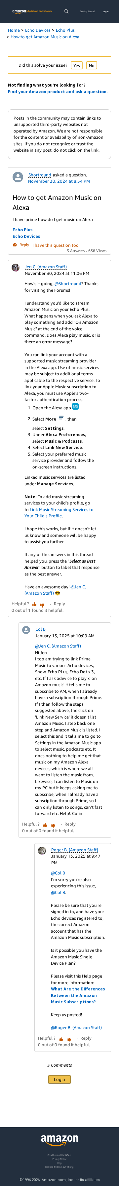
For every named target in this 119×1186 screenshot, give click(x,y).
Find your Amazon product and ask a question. (58, 91)
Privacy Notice (59, 1159)
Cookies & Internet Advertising (59, 1167)
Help (60, 1163)
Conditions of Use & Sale (59, 1155)
